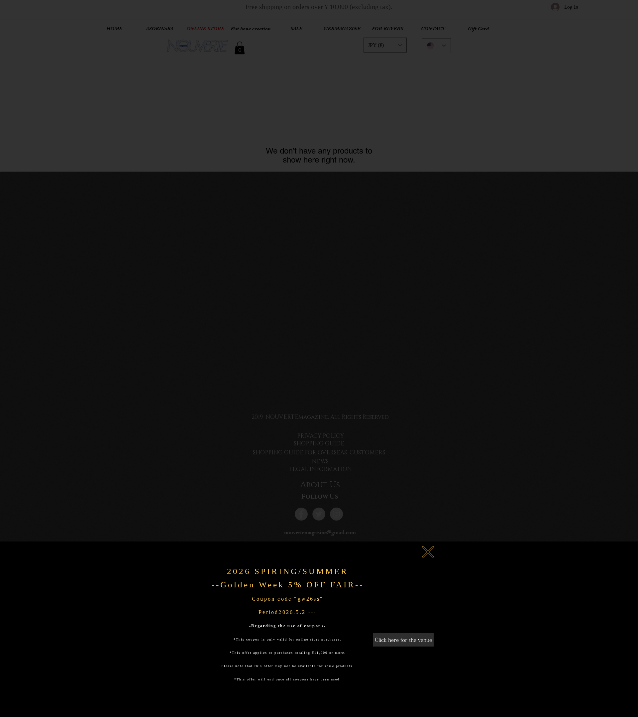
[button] (428, 551)
